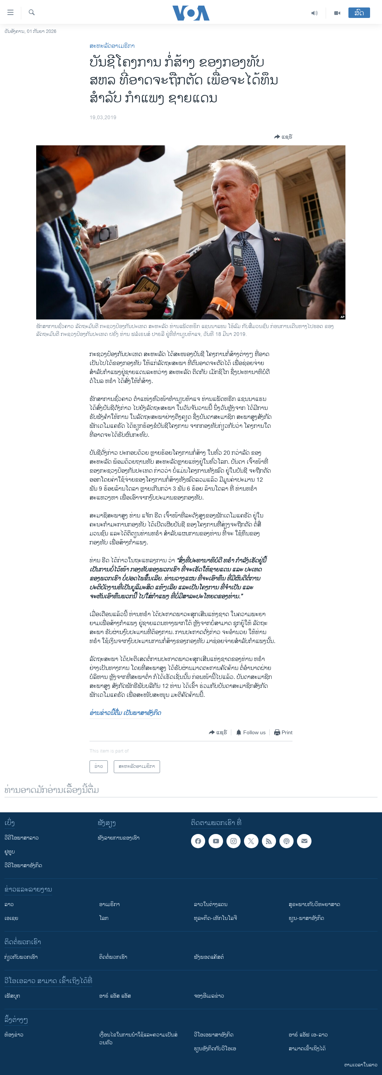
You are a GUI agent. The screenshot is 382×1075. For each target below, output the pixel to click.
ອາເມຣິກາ (109, 904)
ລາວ (9, 904)
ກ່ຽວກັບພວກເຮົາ (21, 957)
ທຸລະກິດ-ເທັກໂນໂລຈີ (215, 918)
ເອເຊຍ (11, 918)
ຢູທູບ (9, 852)
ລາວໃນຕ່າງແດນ (211, 904)
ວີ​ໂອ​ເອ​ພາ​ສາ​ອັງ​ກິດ (214, 1035)
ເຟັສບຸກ (12, 996)
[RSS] (269, 841)
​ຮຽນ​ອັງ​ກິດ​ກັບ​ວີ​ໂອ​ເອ (215, 1049)
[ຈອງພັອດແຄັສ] (304, 841)
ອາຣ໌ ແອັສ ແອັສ (115, 996)
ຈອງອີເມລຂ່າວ (209, 996)
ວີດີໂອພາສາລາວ (21, 838)
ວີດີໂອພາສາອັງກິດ (23, 865)
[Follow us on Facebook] (198, 841)
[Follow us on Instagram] (233, 841)
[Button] (283, 136)
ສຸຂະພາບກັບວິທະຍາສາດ (314, 904)
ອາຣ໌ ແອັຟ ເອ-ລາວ (308, 1035)
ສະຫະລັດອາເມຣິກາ (112, 46)
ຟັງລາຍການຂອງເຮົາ (119, 838)
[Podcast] (286, 841)
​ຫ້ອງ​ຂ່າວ (14, 1035)
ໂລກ (104, 918)
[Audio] (314, 13)
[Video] (337, 13)
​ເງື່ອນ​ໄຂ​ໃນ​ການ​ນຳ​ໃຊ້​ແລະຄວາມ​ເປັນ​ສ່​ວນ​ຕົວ (138, 1039)
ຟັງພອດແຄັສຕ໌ (209, 957)
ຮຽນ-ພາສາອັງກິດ (306, 918)
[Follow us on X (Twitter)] (251, 841)
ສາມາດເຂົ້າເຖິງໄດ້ (307, 1049)
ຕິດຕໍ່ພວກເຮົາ (113, 957)
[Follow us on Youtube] (216, 841)
